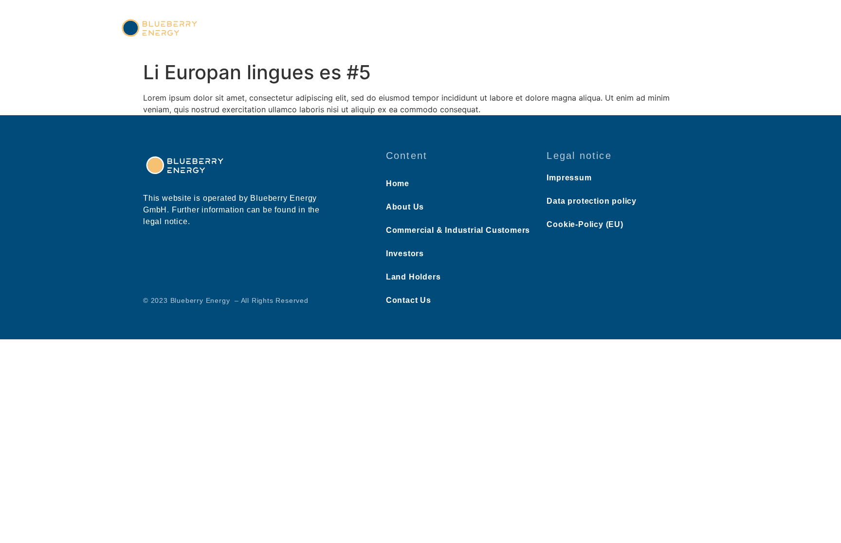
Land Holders (583, 28)
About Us (334, 28)
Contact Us (643, 28)
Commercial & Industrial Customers (431, 28)
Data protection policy (592, 201)
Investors (528, 28)
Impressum (569, 178)
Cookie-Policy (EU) (585, 224)
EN (691, 30)
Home (292, 28)
